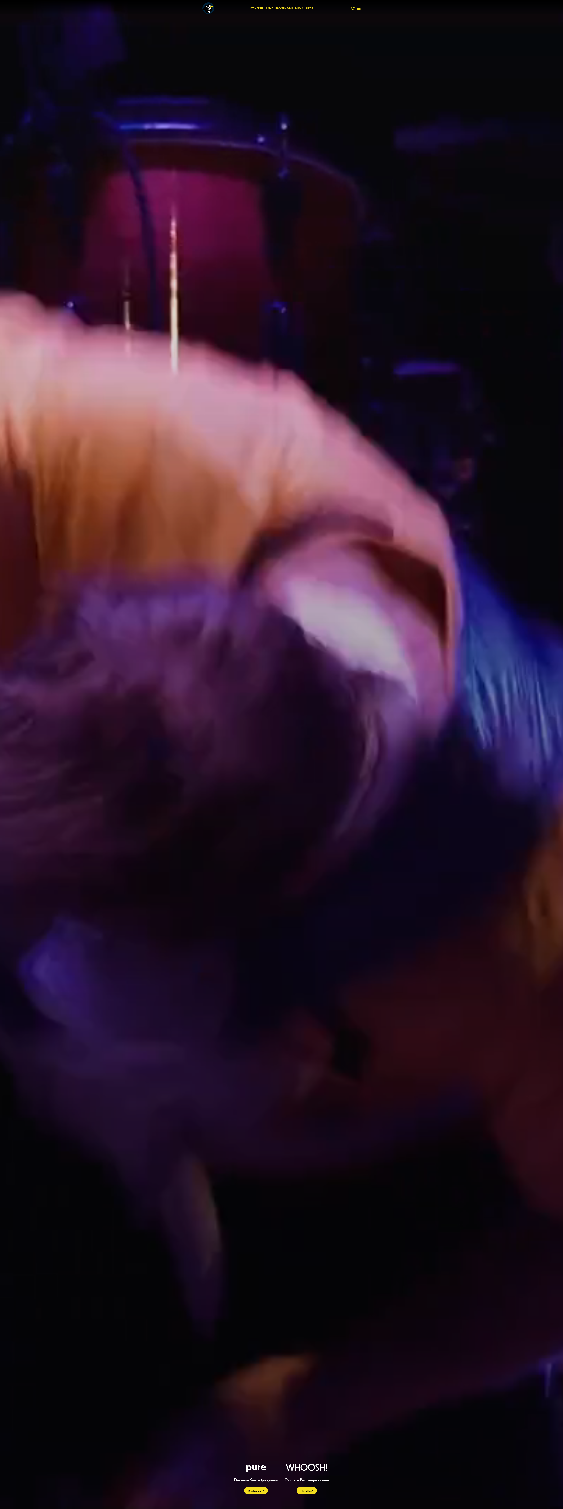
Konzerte (256, 8)
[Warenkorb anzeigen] (353, 8)
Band (269, 8)
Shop (309, 8)
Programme (284, 8)
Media (299, 8)
